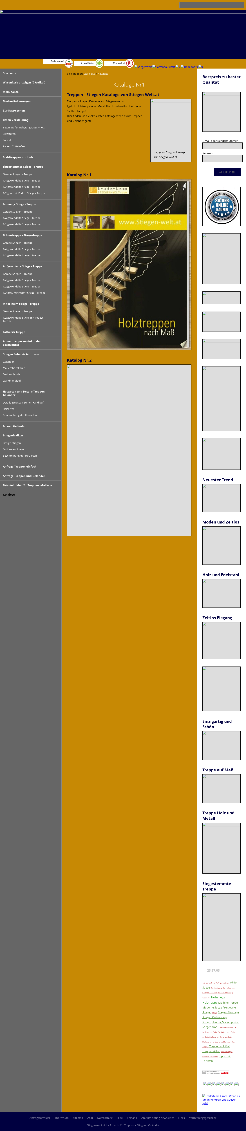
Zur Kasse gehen (14, 110)
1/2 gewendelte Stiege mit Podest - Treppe (24, 319)
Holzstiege (218, 997)
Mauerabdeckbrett (14, 368)
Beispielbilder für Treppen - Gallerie (27, 485)
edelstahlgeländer (210, 1056)
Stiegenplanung (212, 1022)
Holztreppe (210, 1003)
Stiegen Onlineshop (214, 1017)
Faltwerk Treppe (14, 332)
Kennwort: (208, 153)
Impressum (62, 1117)
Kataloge (9, 494)
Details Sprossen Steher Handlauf (23, 402)
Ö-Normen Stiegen (14, 449)
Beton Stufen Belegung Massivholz (24, 127)
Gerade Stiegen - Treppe (17, 174)
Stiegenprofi (209, 1027)
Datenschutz (105, 1117)
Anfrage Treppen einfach (20, 466)
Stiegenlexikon (13, 435)
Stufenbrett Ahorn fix (227, 1027)
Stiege (214, 1012)
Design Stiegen (12, 443)
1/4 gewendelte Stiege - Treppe (22, 180)
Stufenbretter (229, 1042)
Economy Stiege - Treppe (19, 204)
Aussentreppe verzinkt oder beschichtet (22, 342)
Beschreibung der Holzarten (20, 415)
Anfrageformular (40, 1117)
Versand (132, 1117)
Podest (7, 140)
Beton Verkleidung (15, 120)
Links (181, 1117)
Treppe (205, 1046)
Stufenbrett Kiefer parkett (220, 1037)
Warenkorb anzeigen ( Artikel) (24, 82)
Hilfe (120, 1117)
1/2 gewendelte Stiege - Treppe (22, 187)
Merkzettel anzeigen (17, 101)
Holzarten (9, 409)
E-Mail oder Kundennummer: (220, 140)
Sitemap (78, 1117)
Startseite (9, 73)
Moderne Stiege (212, 1007)
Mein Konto (11, 92)
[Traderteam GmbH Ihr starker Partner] (221, 1103)
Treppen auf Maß (219, 1046)
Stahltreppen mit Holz (18, 157)
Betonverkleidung (225, 992)
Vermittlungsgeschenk (202, 1117)
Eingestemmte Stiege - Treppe (23, 166)
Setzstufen (9, 133)
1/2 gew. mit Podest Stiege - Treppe (24, 193)
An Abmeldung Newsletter (157, 1117)
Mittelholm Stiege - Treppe (21, 303)
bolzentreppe (226, 1051)
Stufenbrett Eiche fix (211, 1032)
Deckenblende (11, 374)
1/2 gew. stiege (209, 983)
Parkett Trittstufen (14, 146)
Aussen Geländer (14, 426)
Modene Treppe (228, 1002)
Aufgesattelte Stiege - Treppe (22, 266)
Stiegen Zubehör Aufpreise (21, 354)
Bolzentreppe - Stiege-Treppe (22, 235)
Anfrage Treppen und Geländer (24, 476)
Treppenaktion (211, 1051)
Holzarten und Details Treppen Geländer (24, 393)
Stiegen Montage (228, 1012)
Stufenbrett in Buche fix (212, 1042)
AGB (90, 1117)
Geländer (8, 361)
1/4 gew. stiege (222, 983)
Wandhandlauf (12, 380)
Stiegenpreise (230, 1022)
